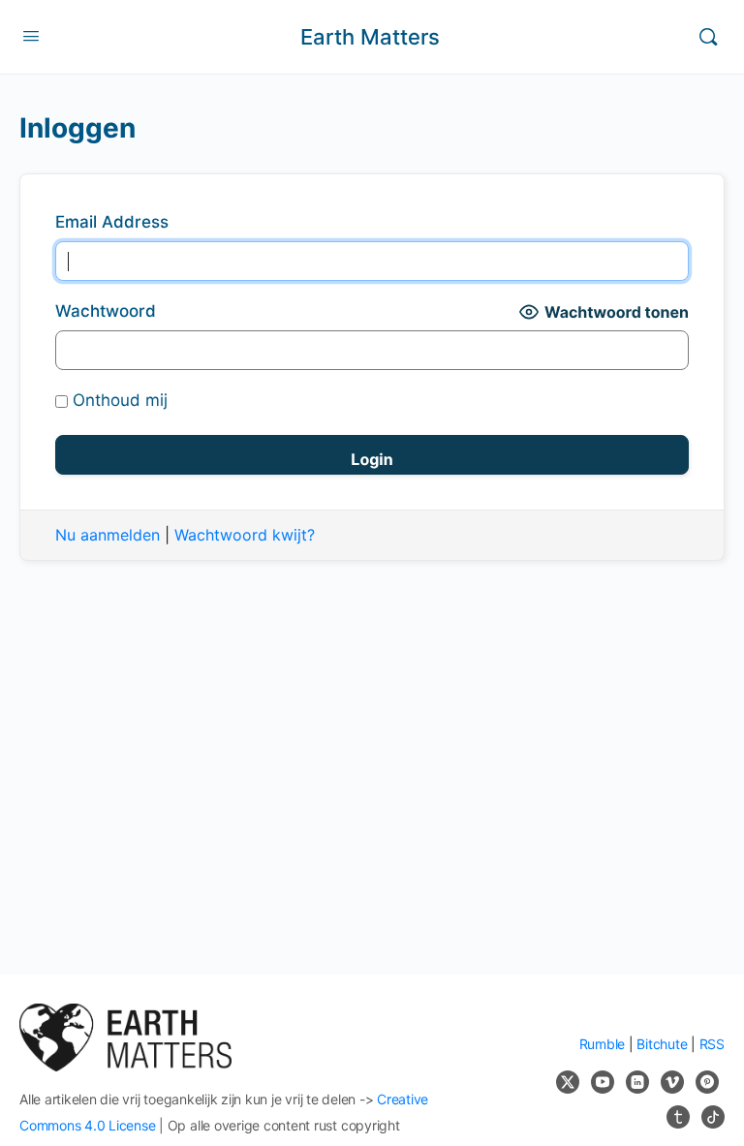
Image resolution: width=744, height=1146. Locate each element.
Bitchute (661, 1044)
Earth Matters (370, 36)
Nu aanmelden (107, 534)
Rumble (602, 1044)
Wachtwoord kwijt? (244, 534)
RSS (712, 1044)
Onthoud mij (118, 400)
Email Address (112, 222)
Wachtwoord (105, 311)
